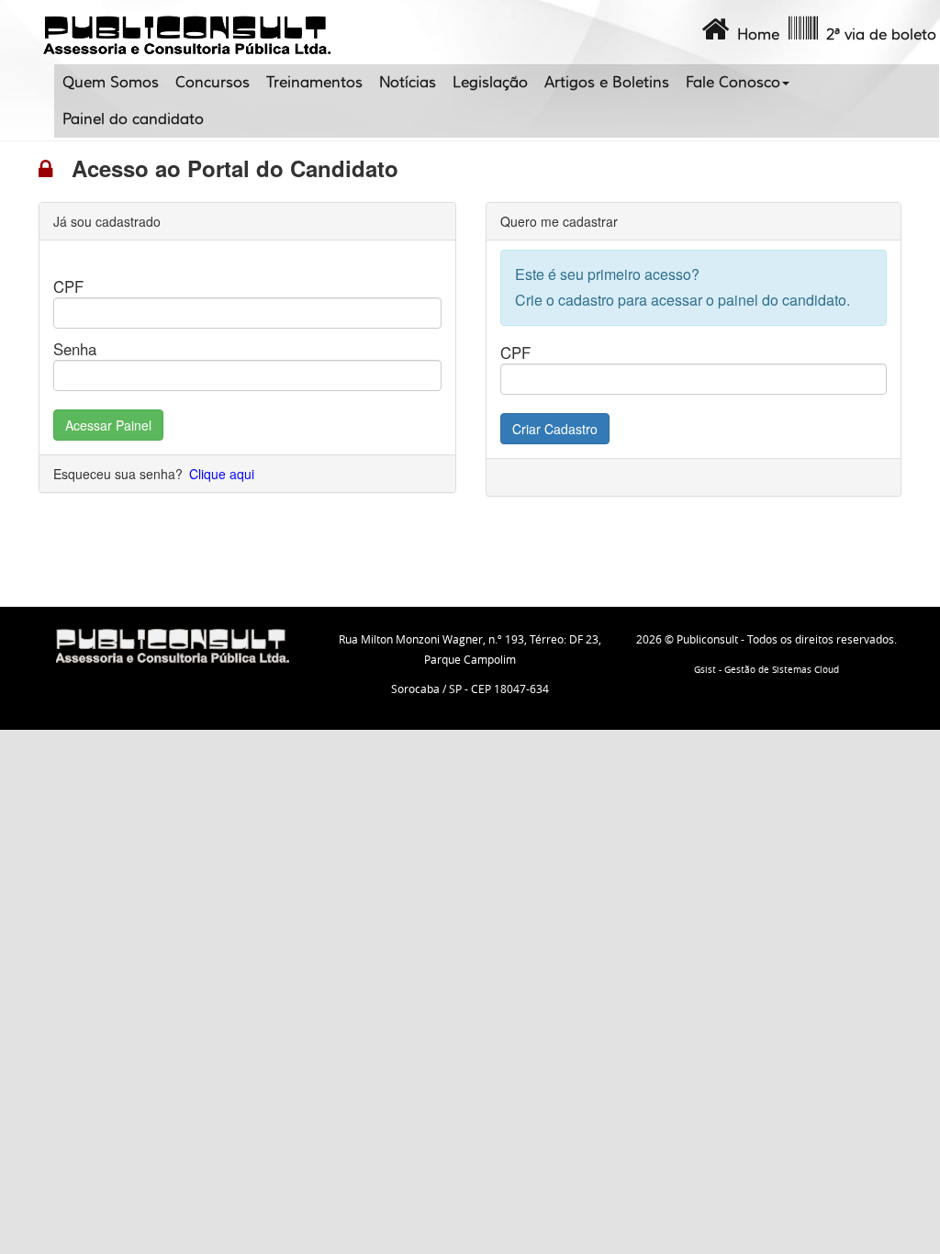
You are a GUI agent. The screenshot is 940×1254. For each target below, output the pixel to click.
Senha (74, 349)
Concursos (212, 82)
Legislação (490, 82)
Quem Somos (110, 82)
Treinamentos (314, 82)
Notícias (407, 82)
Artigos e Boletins (606, 82)
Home (754, 35)
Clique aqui (221, 474)
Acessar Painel (108, 425)
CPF (68, 286)
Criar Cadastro (555, 429)
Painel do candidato (133, 119)
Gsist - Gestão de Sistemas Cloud (766, 670)
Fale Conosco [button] (733, 82)
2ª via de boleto (877, 35)
